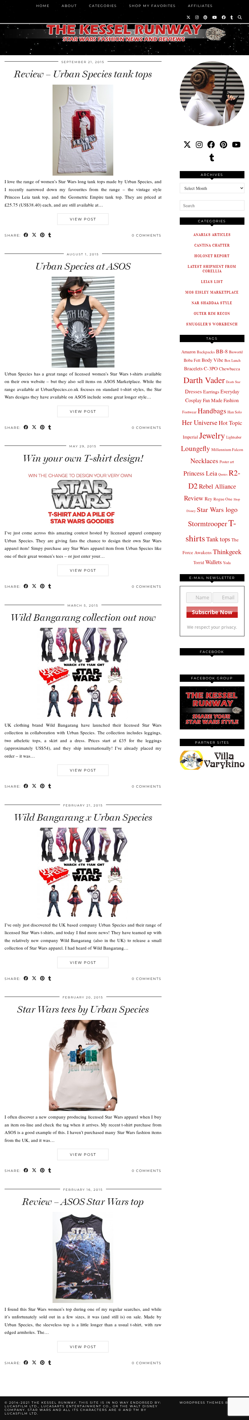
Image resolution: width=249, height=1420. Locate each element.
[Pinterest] (205, 17)
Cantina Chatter (212, 245)
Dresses (193, 391)
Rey (208, 499)
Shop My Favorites (152, 6)
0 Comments (147, 235)
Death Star (233, 381)
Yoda (227, 562)
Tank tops (218, 539)
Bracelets (193, 368)
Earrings (211, 392)
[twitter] (187, 145)
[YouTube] (214, 17)
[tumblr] (232, 17)
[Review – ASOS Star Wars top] (83, 1301)
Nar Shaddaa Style (212, 303)
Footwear (189, 411)
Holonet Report (212, 256)
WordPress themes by (211, 1403)
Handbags (212, 410)
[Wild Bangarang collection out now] (82, 717)
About (69, 6)
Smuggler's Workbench (212, 324)
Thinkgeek (227, 551)
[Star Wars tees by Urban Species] (83, 1109)
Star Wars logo (217, 509)
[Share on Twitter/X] (34, 235)
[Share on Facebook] (26, 235)
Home (42, 6)
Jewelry (212, 435)
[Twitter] (188, 17)
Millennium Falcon (227, 449)
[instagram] (199, 145)
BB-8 (222, 351)
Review (193, 497)
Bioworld (236, 351)
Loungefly (195, 448)
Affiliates (200, 6)
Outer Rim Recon (212, 313)
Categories (103, 6)
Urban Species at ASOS (83, 266)
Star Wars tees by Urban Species (83, 1009)
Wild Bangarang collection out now (83, 617)
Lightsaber (233, 437)
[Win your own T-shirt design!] (83, 525)
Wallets (213, 562)
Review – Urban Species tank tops (83, 74)
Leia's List (212, 281)
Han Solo (234, 412)
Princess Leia (200, 473)
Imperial (190, 437)
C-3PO (211, 368)
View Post (83, 219)
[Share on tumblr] (50, 235)
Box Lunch (232, 360)
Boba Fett (192, 360)
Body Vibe (212, 360)
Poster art (227, 461)
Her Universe (199, 422)
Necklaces (204, 460)
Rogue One (222, 499)
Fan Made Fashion (221, 400)
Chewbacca (229, 369)
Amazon (188, 352)
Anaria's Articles (212, 234)
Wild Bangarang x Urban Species (83, 817)
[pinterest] (223, 145)
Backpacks (206, 352)
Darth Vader (204, 379)
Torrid (198, 562)
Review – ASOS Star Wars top (83, 1201)
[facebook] (211, 145)
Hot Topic (230, 422)
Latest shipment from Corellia (212, 268)
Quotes (222, 474)
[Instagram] (197, 17)
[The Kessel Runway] (124, 25)
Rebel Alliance (217, 486)
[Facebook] (224, 17)
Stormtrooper (207, 523)
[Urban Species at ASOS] (83, 366)
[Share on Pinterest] (43, 235)
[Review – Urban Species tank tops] (83, 174)
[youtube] (236, 145)
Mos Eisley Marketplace (212, 292)
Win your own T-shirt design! (83, 458)
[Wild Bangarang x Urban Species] (82, 917)
